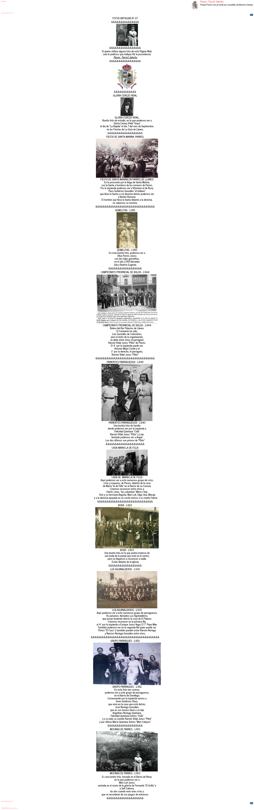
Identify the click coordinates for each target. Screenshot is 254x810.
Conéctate (3, 1)
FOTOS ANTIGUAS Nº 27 (7, 13)
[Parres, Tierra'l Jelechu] (195, 5)
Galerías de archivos (12, 808)
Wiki (4, 808)
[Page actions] (251, 15)
